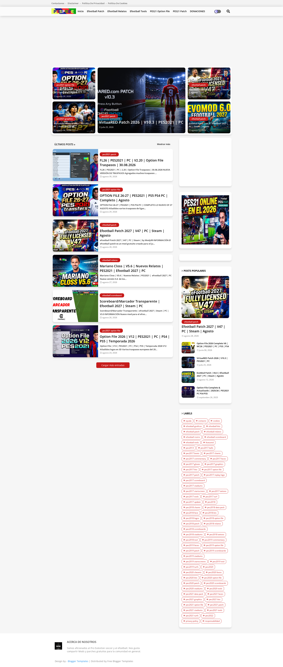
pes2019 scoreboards (216, 550)
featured (210, 442)
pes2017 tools (192, 496)
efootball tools (192, 442)
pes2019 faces (192, 545)
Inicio (81, 11)
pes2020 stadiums (194, 588)
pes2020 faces (215, 572)
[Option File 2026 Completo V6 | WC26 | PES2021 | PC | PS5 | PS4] (188, 347)
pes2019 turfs (192, 567)
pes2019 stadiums (194, 556)
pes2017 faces (219, 458)
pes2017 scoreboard (195, 480)
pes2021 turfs (192, 615)
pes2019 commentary (215, 539)
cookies (216, 420)
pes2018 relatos (213, 523)
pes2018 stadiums (194, 534)
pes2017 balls (207, 447)
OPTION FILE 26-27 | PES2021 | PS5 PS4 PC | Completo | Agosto (73, 91)
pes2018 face (192, 512)
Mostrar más (163, 144)
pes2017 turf (211, 496)
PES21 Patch (180, 11)
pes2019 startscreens (196, 561)
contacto (202, 420)
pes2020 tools (215, 588)
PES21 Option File (160, 11)
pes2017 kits (191, 469)
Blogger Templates (78, 661)
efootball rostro (193, 437)
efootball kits (214, 426)
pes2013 (190, 447)
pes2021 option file (194, 604)
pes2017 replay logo (215, 475)
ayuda (188, 420)
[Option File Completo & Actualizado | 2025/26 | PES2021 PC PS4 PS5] (188, 392)
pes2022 (209, 615)
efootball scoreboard (216, 437)
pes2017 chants (213, 453)
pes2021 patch (217, 604)
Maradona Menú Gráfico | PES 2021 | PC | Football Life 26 (72, 125)
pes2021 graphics (194, 599)
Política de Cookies (117, 3)
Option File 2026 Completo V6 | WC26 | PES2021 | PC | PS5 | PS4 (213, 345)
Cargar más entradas (112, 365)
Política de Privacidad (93, 3)
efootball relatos (213, 431)
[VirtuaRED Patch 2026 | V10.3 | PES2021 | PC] (141, 100)
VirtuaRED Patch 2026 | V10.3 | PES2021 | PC (141, 122)
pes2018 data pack (215, 507)
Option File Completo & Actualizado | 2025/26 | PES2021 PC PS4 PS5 (213, 390)
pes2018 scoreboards (196, 529)
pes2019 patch (192, 550)
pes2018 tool (192, 539)
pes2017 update (193, 502)
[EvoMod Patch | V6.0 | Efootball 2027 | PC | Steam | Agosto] (188, 377)
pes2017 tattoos (219, 491)
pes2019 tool (218, 561)
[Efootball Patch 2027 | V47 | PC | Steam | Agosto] (205, 297)
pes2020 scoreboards (216, 583)
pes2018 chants (193, 507)
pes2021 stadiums (194, 610)
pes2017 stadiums (194, 485)
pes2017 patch (192, 475)
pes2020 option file (213, 577)
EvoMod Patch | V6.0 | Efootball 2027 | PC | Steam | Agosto (208, 125)
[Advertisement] (141, 41)
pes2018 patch (192, 523)
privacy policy (192, 621)
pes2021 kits (214, 599)
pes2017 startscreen (195, 491)
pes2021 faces (216, 594)
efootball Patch (95, 11)
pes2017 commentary (196, 458)
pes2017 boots (192, 453)
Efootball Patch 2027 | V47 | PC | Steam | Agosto (209, 91)
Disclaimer (73, 3)
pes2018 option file (214, 518)
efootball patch (192, 431)
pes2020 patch (192, 583)
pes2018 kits (211, 512)
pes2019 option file (214, 545)
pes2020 (209, 567)
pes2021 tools (215, 610)
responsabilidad (212, 621)
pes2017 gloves (193, 464)
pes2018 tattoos (216, 534)
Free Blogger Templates (120, 661)
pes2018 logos (192, 518)
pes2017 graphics (215, 464)
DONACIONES (197, 11)
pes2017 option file (213, 469)
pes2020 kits (191, 577)
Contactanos (58, 3)
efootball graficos (194, 426)
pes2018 (211, 502)
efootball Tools (138, 11)
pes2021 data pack (194, 594)
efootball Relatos (117, 11)
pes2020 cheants (193, 572)
